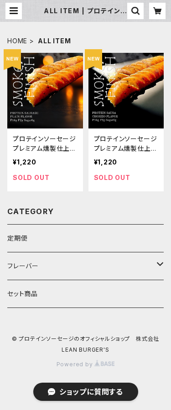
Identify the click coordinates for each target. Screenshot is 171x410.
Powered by (76, 364)
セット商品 (22, 293)
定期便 (17, 238)
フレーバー (23, 266)
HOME (17, 41)
